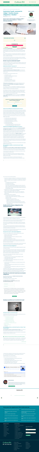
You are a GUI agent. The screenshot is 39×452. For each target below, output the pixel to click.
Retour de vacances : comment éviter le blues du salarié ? (28, 420)
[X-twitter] (8, 444)
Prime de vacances (17, 438)
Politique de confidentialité (17, 443)
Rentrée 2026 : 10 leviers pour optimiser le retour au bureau (12, 409)
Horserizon (27, 448)
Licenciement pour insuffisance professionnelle (10, 322)
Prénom (27, 428)
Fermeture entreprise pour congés (19, 433)
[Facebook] (5, 444)
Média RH (27, 442)
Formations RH (16, 447)
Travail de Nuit (16, 427)
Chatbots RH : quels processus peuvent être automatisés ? (28, 409)
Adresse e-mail (27, 431)
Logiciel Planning (6, 432)
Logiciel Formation (6, 426)
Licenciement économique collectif (10, 321)
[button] (35, 5)
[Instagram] (7, 444)
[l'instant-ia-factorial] (14, 48)
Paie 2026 (15, 449)
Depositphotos (28, 443)
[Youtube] (3, 444)
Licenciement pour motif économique (9, 320)
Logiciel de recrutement (6, 433)
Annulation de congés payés (18, 432)
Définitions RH (28, 447)
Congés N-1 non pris (17, 426)
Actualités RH (4, 9)
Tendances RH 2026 (16, 448)
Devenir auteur (16, 444)
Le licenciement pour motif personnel (9, 316)
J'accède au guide (23, 341)
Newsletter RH (28, 444)
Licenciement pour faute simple (10, 317)
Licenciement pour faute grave (9, 318)
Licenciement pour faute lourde (10, 319)
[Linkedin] (10, 444)
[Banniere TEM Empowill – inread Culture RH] (14, 160)
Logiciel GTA (5, 427)
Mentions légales (16, 442)
